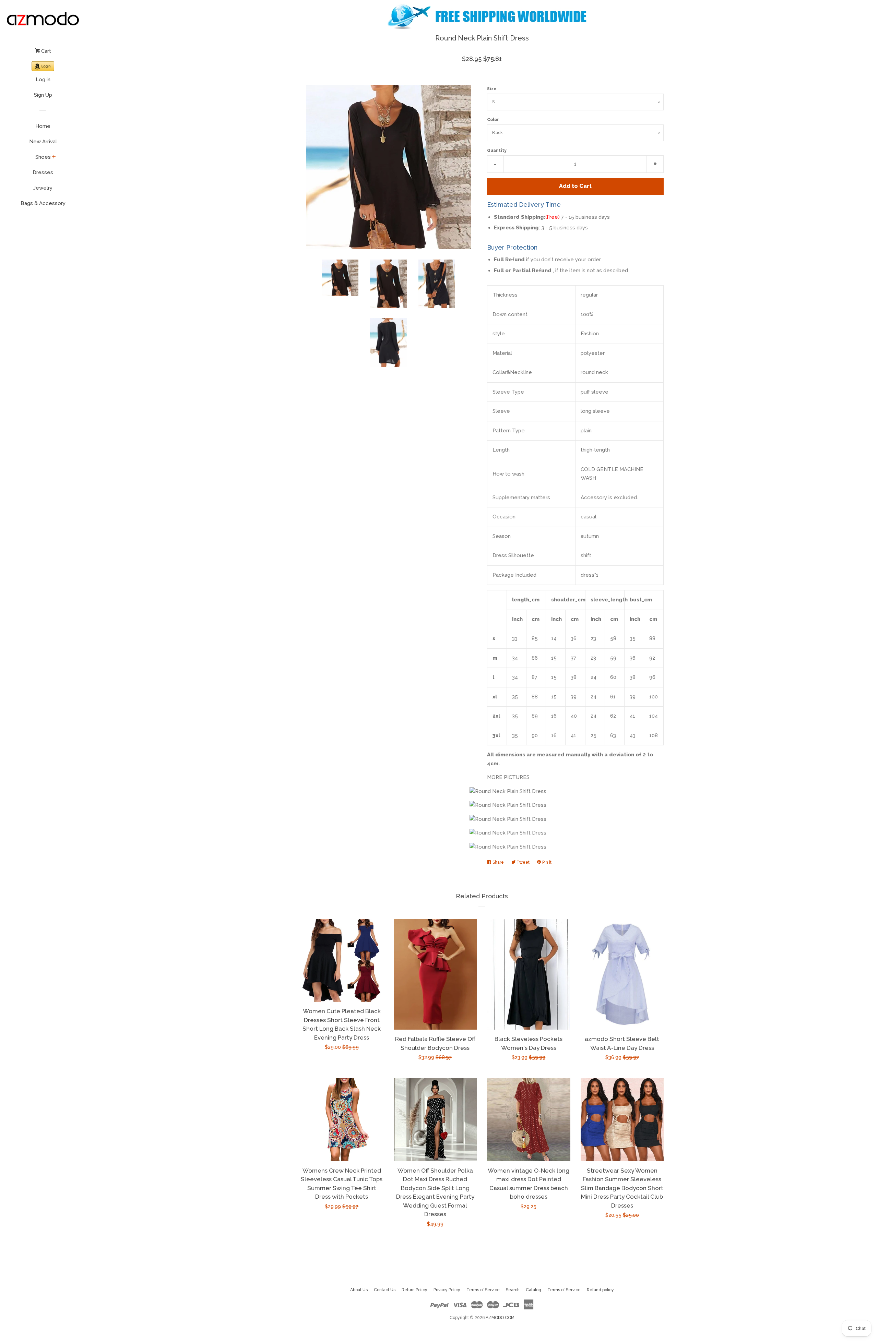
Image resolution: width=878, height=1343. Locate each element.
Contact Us (384, 1289)
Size (492, 88)
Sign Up (43, 95)
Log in (43, 79)
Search (513, 1289)
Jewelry (42, 188)
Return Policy (414, 1289)
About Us (359, 1289)
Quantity (497, 150)
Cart (45, 51)
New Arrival (43, 142)
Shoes (43, 157)
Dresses (43, 172)
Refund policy (600, 1289)
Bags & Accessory (43, 203)
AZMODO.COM (500, 1317)
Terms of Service (483, 1289)
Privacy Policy (447, 1289)
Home (42, 126)
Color (493, 119)
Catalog (533, 1289)
